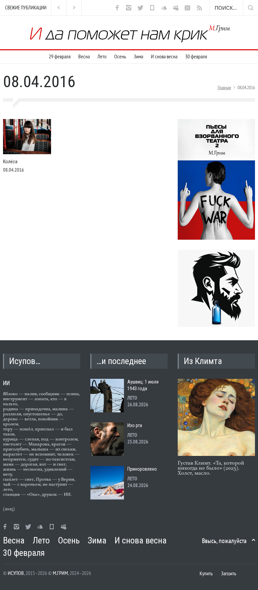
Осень (120, 56)
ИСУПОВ (16, 573)
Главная (224, 87)
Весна (84, 56)
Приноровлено (142, 469)
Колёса (10, 161)
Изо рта (134, 425)
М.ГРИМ (60, 573)
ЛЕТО (132, 398)
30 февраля (196, 56)
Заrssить (228, 573)
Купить (206, 573)
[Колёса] (27, 136)
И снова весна (164, 56)
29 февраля (60, 56)
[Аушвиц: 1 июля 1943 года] (107, 395)
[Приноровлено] (107, 482)
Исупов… (24, 361)
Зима (138, 56)
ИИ (6, 383)
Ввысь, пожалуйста (224, 540)
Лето (101, 56)
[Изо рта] (107, 439)
